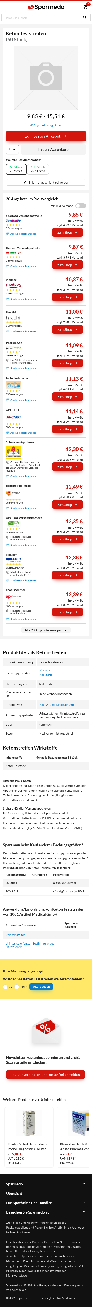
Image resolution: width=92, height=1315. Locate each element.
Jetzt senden (41, 986)
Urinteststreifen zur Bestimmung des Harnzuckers (30, 945)
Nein (24, 986)
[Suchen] (84, 17)
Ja (10, 986)
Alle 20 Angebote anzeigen (43, 630)
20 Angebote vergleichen (46, 125)
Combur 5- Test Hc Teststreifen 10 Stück (29, 1144)
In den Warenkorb (53, 149)
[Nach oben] (85, 1305)
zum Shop (64, 232)
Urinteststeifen (15, 935)
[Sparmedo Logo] (46, 7)
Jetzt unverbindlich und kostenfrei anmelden (45, 1074)
